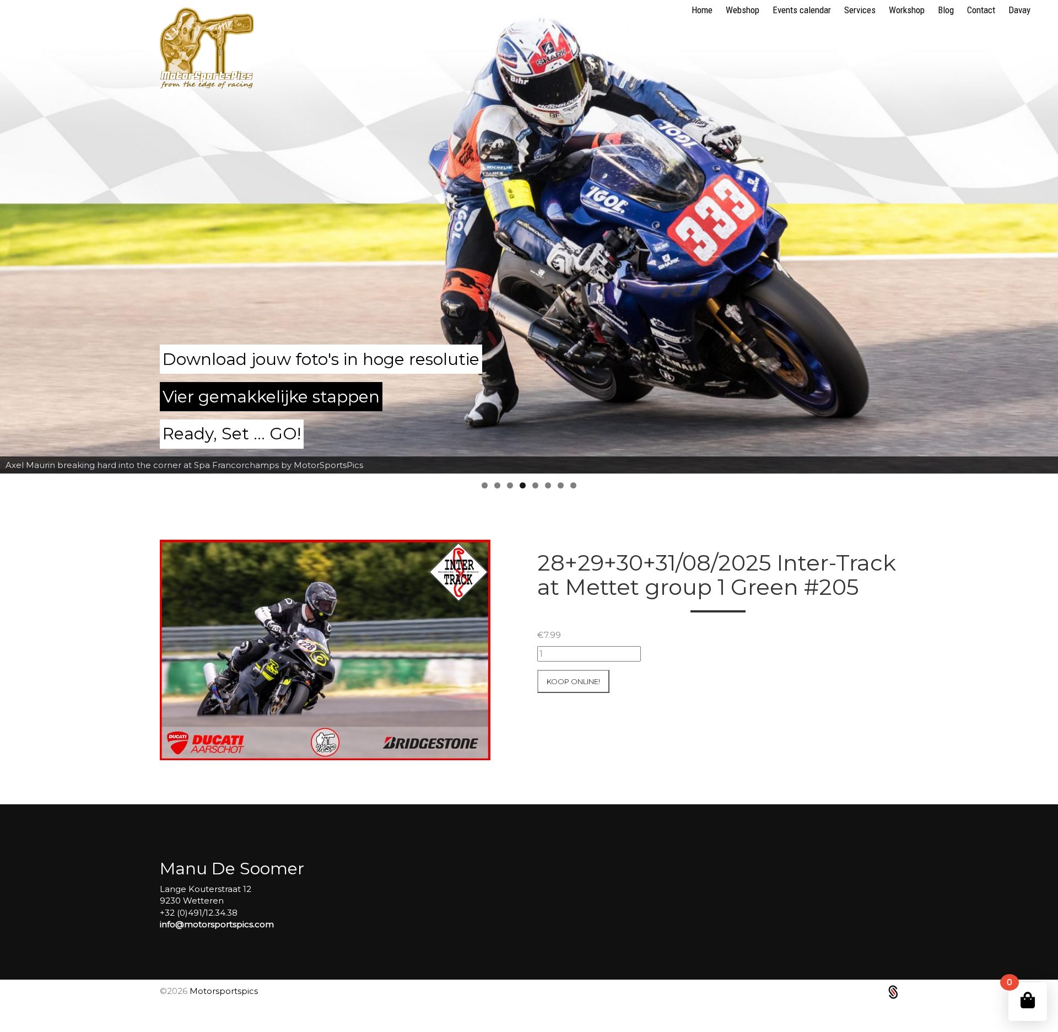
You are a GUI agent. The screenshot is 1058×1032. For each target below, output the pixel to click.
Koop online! (573, 681)
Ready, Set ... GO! (232, 433)
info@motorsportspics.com (217, 924)
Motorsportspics (224, 991)
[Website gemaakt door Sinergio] (893, 991)
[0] (1028, 1000)
